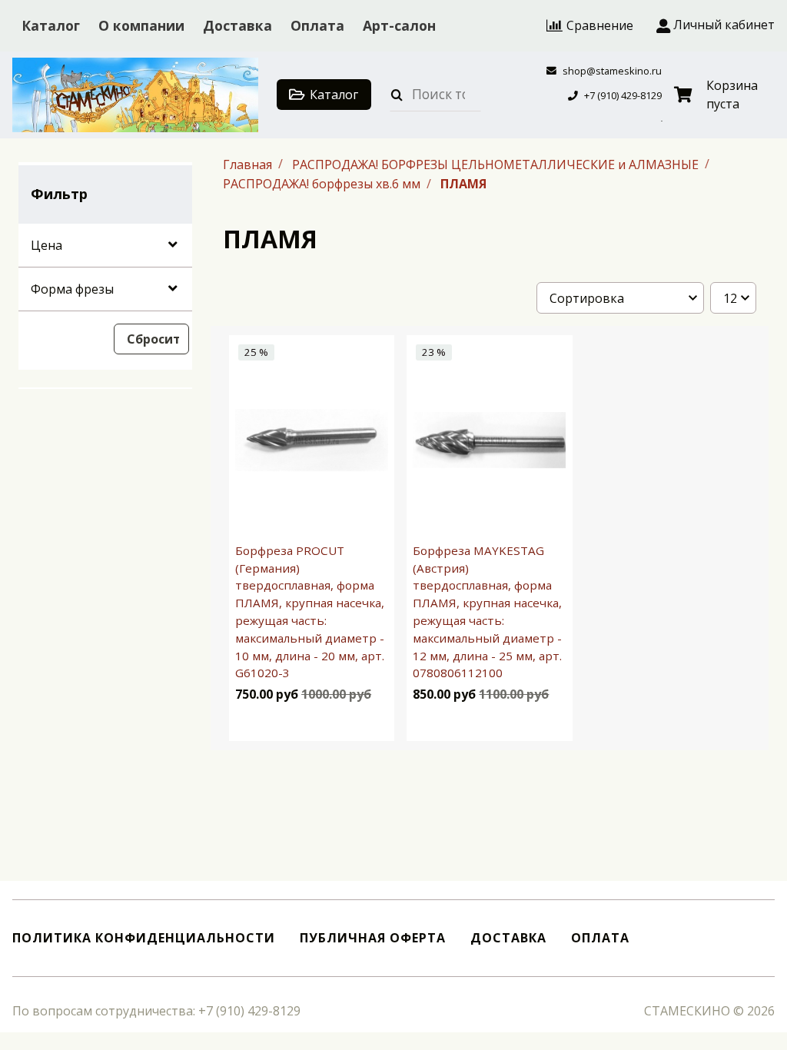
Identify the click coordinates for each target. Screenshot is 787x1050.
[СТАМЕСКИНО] (135, 95)
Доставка (237, 25)
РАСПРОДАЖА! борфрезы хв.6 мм (323, 183)
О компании (141, 25)
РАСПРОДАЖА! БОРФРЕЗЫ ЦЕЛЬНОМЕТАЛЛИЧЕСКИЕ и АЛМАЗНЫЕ (497, 163)
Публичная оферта (373, 938)
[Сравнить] (369, 722)
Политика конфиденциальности (143, 938)
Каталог (51, 25)
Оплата (317, 25)
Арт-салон (399, 25)
